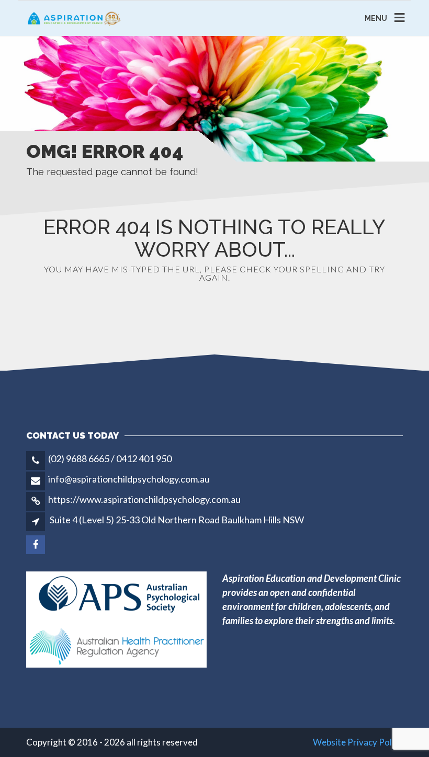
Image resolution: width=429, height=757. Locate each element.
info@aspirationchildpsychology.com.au (129, 479)
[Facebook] (36, 544)
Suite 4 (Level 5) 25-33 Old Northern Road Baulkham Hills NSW (177, 519)
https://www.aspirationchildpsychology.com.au (144, 499)
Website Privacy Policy (358, 742)
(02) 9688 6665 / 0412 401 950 (110, 458)
